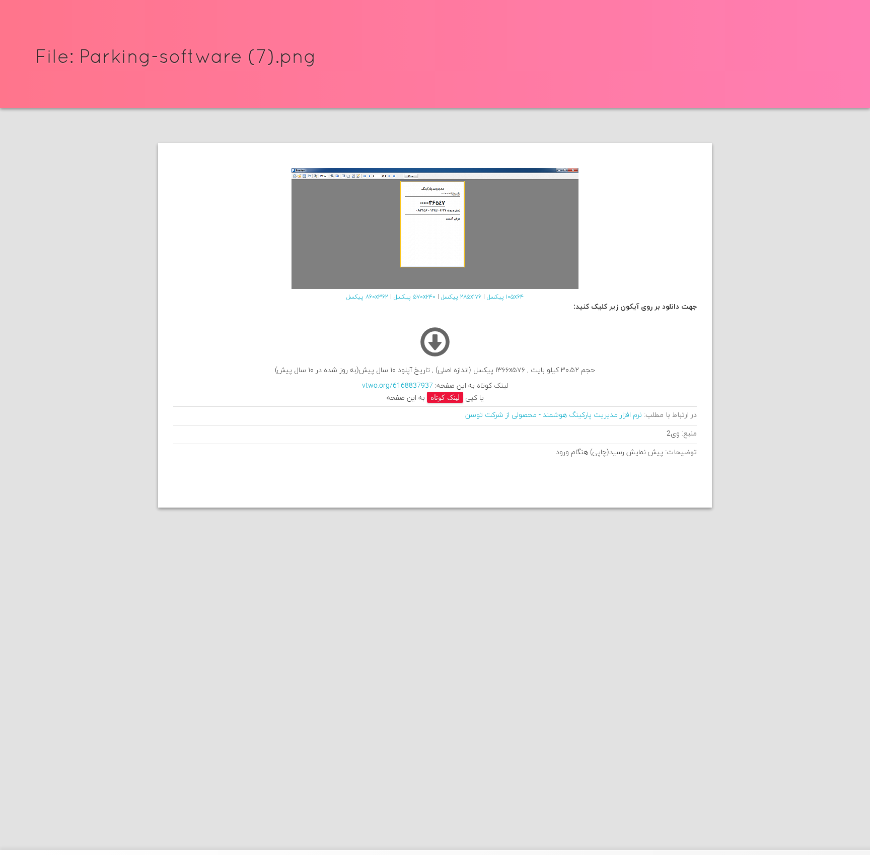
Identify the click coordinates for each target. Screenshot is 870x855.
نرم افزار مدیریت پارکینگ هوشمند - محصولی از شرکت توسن (553, 415)
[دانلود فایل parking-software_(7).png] (435, 355)
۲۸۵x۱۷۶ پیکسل (461, 297)
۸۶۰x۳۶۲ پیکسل (367, 297)
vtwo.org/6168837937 (397, 386)
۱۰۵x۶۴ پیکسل (505, 297)
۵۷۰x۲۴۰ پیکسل (415, 297)
